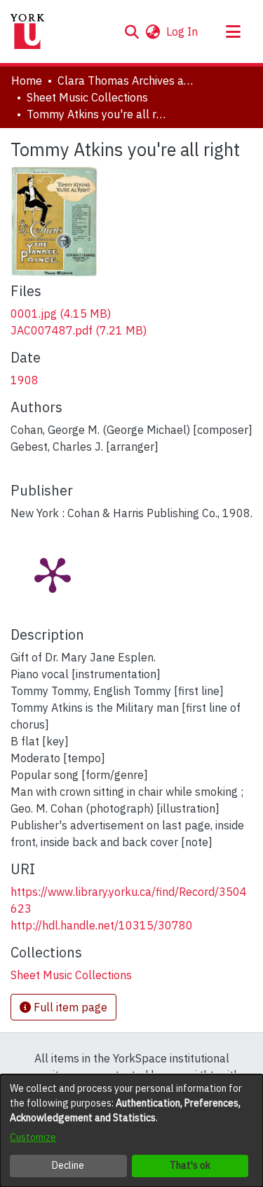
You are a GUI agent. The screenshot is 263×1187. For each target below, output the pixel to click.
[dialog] (131, 1130)
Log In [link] (182, 31)
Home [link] (26, 80)
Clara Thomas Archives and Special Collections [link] (128, 80)
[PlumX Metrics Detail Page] (53, 574)
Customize (33, 1137)
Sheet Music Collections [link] (87, 97)
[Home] (27, 31)
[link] (61, 314)
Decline (68, 1165)
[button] (131, 31)
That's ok (190, 1165)
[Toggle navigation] (232, 31)
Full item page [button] (69, 1007)
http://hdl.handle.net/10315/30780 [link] (102, 925)
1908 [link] (25, 380)
